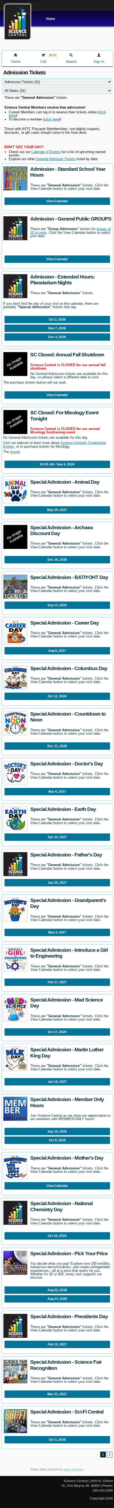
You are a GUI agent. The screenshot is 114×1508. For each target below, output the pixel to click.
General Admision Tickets (56, 159)
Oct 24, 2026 (57, 1236)
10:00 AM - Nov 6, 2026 (57, 464)
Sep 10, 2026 (57, 1131)
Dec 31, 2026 (57, 746)
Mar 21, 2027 (57, 1394)
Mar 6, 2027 (57, 791)
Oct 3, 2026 (57, 1440)
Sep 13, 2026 (57, 605)
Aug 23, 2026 (57, 1299)
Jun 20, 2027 (57, 883)
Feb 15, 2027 (57, 1344)
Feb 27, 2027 (57, 982)
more (15, 452)
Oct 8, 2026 (57, 1140)
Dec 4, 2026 (57, 337)
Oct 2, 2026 (57, 319)
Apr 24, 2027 (57, 837)
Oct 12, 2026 (57, 696)
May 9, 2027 (57, 932)
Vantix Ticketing (73, 1469)
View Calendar (57, 201)
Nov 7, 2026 (57, 328)
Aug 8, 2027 (57, 651)
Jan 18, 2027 (57, 1082)
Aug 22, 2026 (57, 1290)
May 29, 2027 (57, 510)
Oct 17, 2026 (57, 1032)
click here (51, 119)
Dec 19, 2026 (57, 560)
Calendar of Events (46, 152)
